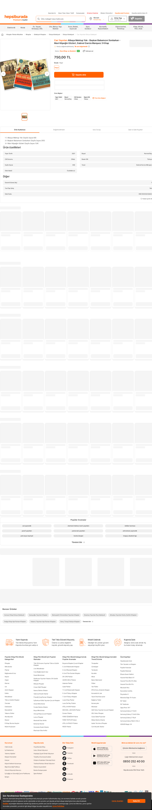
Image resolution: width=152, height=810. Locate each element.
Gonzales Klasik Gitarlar (41, 727)
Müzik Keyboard (10, 727)
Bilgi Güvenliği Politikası (12, 767)
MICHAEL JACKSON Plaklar (71, 710)
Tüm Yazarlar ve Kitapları (128, 664)
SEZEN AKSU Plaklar (69, 680)
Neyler (7, 677)
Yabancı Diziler (9, 713)
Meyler (7, 720)
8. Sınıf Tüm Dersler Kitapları (71, 673)
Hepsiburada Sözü (126, 661)
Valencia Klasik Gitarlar (41, 694)
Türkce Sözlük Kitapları (12, 700)
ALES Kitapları (9, 690)
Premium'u (17, 20)
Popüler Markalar (125, 671)
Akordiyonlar (9, 717)
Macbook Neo (124, 687)
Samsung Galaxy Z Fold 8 (128, 711)
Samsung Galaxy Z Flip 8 (128, 717)
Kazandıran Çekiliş (126, 691)
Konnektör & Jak (96, 693)
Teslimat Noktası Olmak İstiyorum (44, 763)
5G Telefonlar (124, 704)
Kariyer (7, 760)
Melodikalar (8, 697)
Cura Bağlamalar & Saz (41, 672)
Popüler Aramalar (125, 667)
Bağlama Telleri (96, 700)
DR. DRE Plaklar (67, 677)
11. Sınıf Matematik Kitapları (71, 690)
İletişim (7, 777)
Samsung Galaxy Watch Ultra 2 (130, 721)
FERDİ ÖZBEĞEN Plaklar (70, 717)
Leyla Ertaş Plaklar (68, 700)
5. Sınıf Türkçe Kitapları (69, 693)
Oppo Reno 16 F (125, 707)
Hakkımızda (8, 747)
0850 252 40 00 (134, 761)
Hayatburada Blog (39, 747)
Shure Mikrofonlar (39, 704)
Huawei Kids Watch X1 (127, 677)
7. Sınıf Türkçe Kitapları (69, 697)
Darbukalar (8, 707)
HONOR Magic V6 (126, 724)
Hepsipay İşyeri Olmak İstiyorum (44, 753)
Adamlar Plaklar (67, 683)
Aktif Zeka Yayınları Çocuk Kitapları (102, 710)
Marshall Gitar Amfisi (40, 720)
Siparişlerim (52, 13)
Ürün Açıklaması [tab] (19, 130)
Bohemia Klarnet (39, 724)
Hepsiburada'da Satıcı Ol (139, 13)
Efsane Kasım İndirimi (127, 674)
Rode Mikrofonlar (39, 675)
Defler (7, 693)
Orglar (7, 680)
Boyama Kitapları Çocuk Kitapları (72, 663)
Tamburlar (94, 670)
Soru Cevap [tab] (97, 130)
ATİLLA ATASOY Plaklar (70, 723)
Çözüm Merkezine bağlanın (134, 748)
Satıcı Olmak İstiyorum (41, 750)
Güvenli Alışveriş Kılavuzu (13, 770)
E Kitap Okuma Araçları (12, 723)
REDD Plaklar (66, 727)
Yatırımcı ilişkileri (10, 753)
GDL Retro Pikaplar (97, 713)
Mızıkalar (94, 707)
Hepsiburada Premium (122, 13)
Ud (6, 687)
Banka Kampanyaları (40, 770)
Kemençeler (95, 703)
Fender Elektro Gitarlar (41, 707)
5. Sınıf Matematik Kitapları (70, 667)
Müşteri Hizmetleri (107, 13)
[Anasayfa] (2, 34)
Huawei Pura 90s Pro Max (128, 681)
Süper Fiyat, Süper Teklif (66, 13)
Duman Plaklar (67, 713)
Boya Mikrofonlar (39, 710)
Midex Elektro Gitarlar (98, 720)
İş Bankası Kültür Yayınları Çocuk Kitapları (47, 700)
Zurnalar (7, 703)
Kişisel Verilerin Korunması (13, 763)
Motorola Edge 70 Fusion (128, 697)
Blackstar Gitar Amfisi (40, 730)
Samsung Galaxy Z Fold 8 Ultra (130, 714)
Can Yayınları (60, 40)
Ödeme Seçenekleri (40, 767)
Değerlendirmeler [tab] (59, 130)
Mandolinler (8, 710)
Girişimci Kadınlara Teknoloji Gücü (44, 760)
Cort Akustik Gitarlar (97, 727)
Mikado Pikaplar (39, 684)
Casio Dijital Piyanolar (98, 717)
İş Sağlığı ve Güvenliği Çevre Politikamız (17, 773)
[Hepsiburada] (16, 17)
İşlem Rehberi (38, 773)
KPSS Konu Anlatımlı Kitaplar (100, 690)
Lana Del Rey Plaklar (69, 703)
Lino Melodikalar (39, 668)
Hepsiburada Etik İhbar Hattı (133, 770)
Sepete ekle (81, 75)
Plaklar (7, 670)
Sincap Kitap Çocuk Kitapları (43, 714)
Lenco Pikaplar (38, 717)
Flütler (93, 683)
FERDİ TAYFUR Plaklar (69, 720)
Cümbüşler (94, 667)
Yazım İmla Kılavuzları (98, 697)
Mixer (93, 677)
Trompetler (94, 663)
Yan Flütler (94, 687)
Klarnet (7, 683)
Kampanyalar (80, 13)
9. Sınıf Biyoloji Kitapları (69, 670)
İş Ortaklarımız (9, 750)
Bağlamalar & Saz (10, 673)
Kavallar (94, 673)
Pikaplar (7, 663)
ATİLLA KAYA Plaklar (69, 707)
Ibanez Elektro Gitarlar (41, 690)
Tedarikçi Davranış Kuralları (42, 757)
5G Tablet (123, 701)
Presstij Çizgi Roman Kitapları (43, 697)
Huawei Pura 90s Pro (127, 684)
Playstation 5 (124, 694)
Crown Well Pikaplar (40, 687)
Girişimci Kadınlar (92, 13)
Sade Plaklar (66, 687)
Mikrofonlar (8, 667)
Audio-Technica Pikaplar (99, 723)
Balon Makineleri (96, 680)
